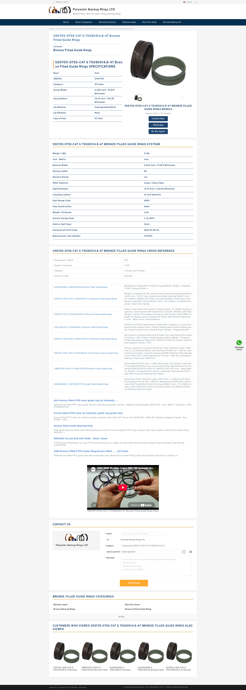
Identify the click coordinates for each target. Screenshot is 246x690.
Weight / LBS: (59, 153)
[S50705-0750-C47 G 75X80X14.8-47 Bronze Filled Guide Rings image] (158, 63)
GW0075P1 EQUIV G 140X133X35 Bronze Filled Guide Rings (83, 368)
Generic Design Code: (63, 218)
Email (108, 534)
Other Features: (61, 183)
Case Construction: (62, 206)
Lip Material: (59, 107)
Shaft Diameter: (61, 189)
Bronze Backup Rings (173, 22)
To (108, 540)
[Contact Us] (239, 345)
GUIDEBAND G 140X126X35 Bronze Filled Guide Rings (80, 287)
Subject (109, 546)
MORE (122, 617)
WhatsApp (158, 125)
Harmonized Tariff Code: (65, 230)
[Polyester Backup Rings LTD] (59, 10)
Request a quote (62, 2)
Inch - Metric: (59, 159)
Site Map (74, 687)
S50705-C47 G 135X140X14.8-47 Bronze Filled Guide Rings (83, 314)
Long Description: (62, 195)
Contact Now (158, 118)
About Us (53, 687)
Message (110, 558)
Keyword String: (61, 177)
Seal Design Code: (62, 200)
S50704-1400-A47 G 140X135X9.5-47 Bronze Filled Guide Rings (85, 339)
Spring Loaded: (60, 171)
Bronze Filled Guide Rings (74, 29)
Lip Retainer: (59, 113)
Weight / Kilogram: (62, 212)
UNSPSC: (57, 79)
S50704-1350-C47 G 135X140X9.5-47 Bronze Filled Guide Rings (85, 299)
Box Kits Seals (149, 22)
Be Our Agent (158, 131)
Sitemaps (83, 687)
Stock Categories (83, 22)
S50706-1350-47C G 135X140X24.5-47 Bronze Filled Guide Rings (86, 353)
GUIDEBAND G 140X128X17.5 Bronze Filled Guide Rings (81, 384)
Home (66, 22)
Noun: (56, 73)
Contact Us (64, 687)
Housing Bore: (60, 98)
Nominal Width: (60, 165)
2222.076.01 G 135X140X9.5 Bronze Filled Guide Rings (81, 327)
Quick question (113, 552)
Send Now (134, 583)
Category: (58, 84)
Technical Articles (107, 22)
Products (59, 29)
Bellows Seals (129, 22)
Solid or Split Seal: (62, 224)
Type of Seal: (59, 118)
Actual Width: (60, 90)
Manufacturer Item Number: (67, 236)
